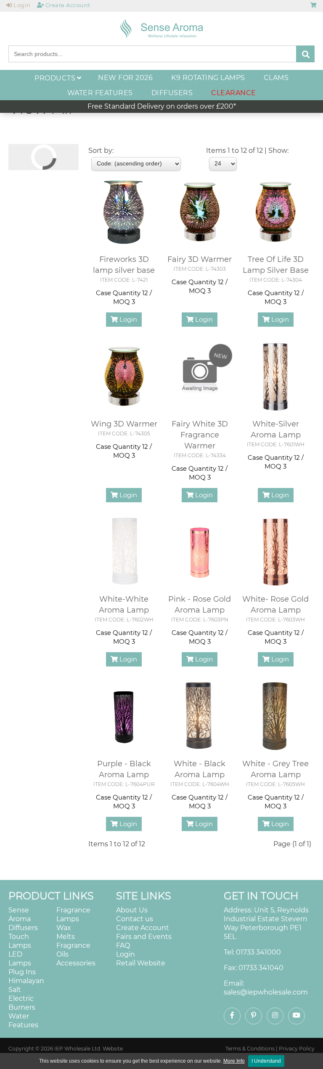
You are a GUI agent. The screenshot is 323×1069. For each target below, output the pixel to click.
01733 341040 (260, 968)
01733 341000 (258, 952)
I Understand (266, 1061)
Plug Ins (22, 972)
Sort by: (101, 151)
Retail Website (140, 963)
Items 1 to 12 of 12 (116, 844)
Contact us (134, 919)
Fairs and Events (144, 937)
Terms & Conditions (250, 1048)
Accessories (75, 963)
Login (127, 319)
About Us (132, 910)
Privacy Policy (297, 1048)
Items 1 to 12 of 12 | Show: (247, 151)
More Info (234, 1061)
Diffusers (23, 928)
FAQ (123, 945)
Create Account (142, 928)
